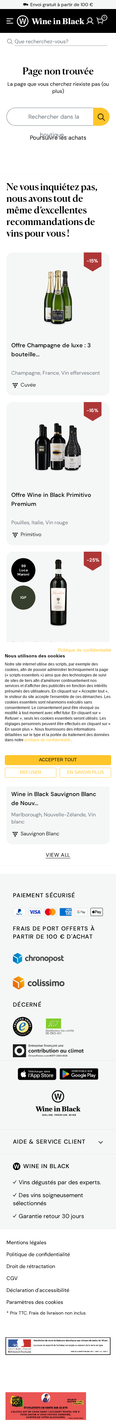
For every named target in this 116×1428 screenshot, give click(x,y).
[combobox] (58, 41)
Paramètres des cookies (34, 1302)
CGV (12, 1278)
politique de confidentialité (47, 740)
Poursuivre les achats (58, 138)
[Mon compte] (90, 21)
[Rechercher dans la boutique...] (101, 117)
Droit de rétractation (30, 1266)
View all (58, 855)
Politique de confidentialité (38, 1254)
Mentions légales (26, 1242)
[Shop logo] (50, 21)
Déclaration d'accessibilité (37, 1290)
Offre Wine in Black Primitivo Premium (51, 499)
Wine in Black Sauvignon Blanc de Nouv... (53, 798)
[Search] (10, 41)
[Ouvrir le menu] (10, 21)
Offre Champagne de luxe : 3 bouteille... (51, 349)
